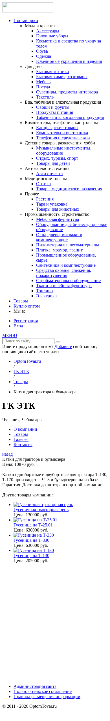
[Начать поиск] (58, 342)
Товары (21, 300)
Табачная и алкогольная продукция (70, 117)
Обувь (42, 51)
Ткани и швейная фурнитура (64, 285)
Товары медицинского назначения (69, 188)
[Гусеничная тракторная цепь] (43, 504)
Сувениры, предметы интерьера (67, 91)
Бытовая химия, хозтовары (61, 76)
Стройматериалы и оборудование (68, 280)
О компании (25, 429)
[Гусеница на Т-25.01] (35, 519)
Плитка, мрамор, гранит (59, 250)
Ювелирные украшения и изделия (69, 61)
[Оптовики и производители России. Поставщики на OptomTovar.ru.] (27, 10)
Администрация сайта (35, 686)
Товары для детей (53, 163)
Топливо (44, 290)
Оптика (43, 183)
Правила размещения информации (47, 696)
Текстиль (45, 97)
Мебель (43, 81)
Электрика (46, 295)
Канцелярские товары (57, 127)
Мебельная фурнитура (57, 219)
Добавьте (63, 346)
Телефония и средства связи (63, 137)
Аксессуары (47, 30)
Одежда (43, 56)
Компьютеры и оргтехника (62, 132)
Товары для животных (57, 209)
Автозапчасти (49, 173)
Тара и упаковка (51, 204)
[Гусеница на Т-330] (34, 535)
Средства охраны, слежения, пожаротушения (63, 273)
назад (7, 454)
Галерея (21, 439)
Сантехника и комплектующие (66, 265)
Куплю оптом (27, 306)
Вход (18, 325)
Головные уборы (52, 35)
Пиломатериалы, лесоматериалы (67, 244)
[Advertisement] (55, 623)
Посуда (43, 86)
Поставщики (26, 20)
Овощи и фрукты (52, 107)
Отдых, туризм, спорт (57, 158)
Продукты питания (54, 112)
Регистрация (26, 320)
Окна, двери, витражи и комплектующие (59, 237)
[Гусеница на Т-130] (34, 550)
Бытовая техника (52, 71)
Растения (45, 199)
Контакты (23, 444)
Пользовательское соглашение (43, 691)
